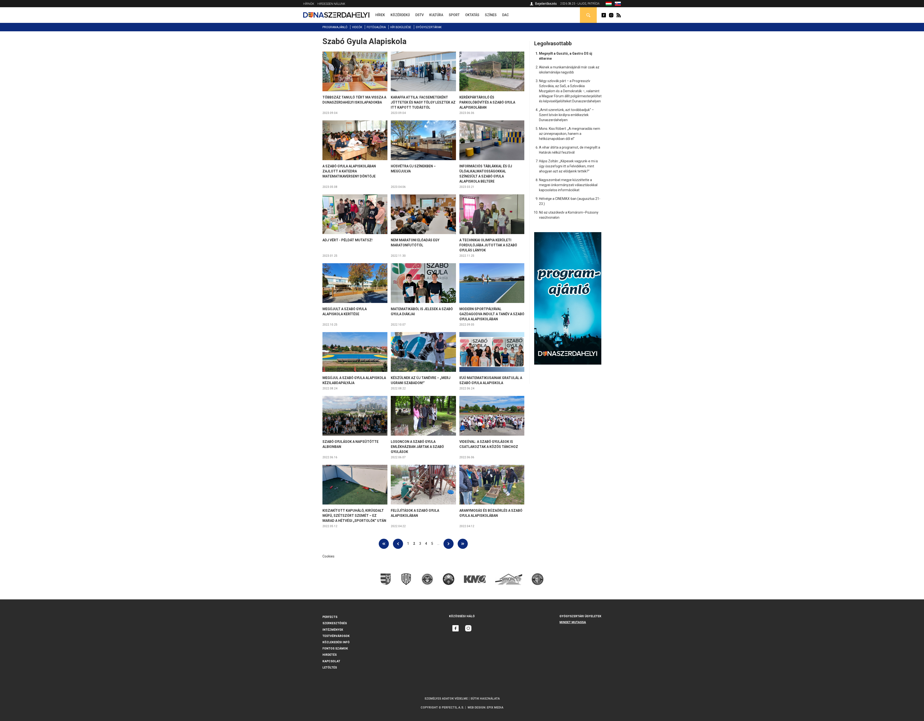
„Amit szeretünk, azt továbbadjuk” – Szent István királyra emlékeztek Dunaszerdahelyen (566, 115)
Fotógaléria (376, 27)
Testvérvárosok (336, 636)
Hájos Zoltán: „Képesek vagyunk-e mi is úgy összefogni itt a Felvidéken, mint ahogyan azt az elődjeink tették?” (568, 166)
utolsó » (463, 544)
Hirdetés (329, 654)
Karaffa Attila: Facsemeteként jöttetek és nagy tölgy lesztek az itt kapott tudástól (423, 102)
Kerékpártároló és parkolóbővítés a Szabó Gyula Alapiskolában (487, 102)
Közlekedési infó (336, 642)
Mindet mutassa (572, 622)
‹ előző (398, 544)
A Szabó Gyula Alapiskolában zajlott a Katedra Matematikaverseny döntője (349, 171)
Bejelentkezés (546, 4)
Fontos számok (335, 648)
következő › (448, 544)
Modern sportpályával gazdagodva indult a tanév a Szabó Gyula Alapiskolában (491, 314)
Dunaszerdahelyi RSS (618, 15)
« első (384, 544)
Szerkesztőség (334, 623)
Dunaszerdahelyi (604, 15)
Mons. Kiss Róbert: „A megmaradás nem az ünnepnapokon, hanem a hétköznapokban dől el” (569, 134)
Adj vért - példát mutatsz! (347, 240)
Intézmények (332, 629)
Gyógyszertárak (429, 27)
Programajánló (334, 27)
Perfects (329, 617)
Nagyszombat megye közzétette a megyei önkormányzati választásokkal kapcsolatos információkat (568, 185)
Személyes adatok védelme (446, 698)
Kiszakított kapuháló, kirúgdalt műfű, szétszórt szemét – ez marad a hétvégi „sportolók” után (354, 516)
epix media (495, 707)
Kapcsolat (331, 661)
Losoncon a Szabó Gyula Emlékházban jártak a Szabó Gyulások (417, 447)
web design (476, 707)
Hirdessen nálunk (331, 4)
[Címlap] (336, 15)
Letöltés (329, 667)
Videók (357, 27)
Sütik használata (485, 698)
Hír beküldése (400, 27)
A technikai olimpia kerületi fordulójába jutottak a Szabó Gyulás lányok (488, 245)
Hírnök (308, 4)
